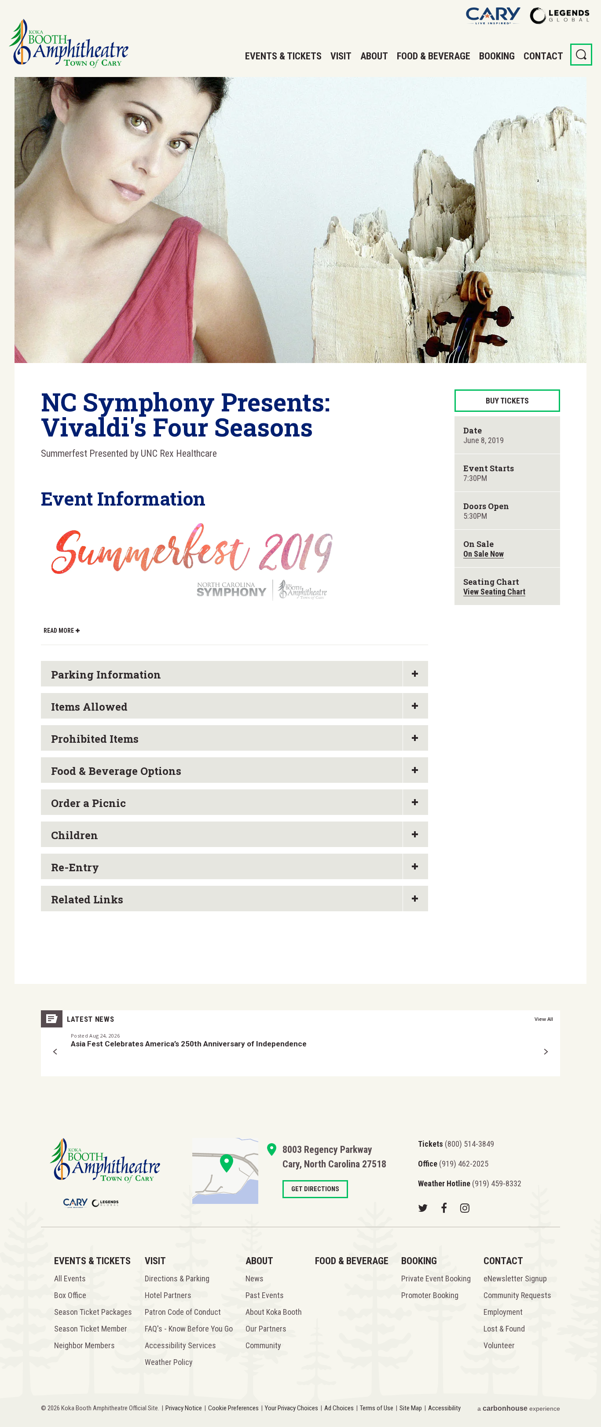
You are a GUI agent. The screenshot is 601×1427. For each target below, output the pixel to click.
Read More (59, 630)
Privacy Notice (183, 1408)
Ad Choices (339, 1408)
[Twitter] (423, 1208)
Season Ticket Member (90, 1328)
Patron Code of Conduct (183, 1312)
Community (263, 1345)
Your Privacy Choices (291, 1408)
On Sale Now (483, 553)
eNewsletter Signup (515, 1278)
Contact (543, 56)
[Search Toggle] (581, 54)
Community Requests (517, 1295)
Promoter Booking (429, 1295)
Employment (503, 1312)
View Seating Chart (494, 591)
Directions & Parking (177, 1278)
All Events (70, 1278)
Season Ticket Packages (93, 1312)
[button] (55, 1051)
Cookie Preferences (233, 1408)
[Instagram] (464, 1208)
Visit (341, 56)
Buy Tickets (507, 400)
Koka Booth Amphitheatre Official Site (68, 43)
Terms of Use (376, 1408)
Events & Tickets (283, 56)
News (255, 1278)
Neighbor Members (84, 1345)
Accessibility (444, 1408)
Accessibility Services (180, 1345)
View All (544, 1019)
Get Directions (225, 1171)
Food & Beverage (433, 56)
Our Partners (266, 1328)
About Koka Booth (274, 1312)
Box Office (70, 1295)
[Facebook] (444, 1208)
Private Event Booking (436, 1278)
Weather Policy (169, 1362)
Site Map (410, 1408)
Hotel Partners (168, 1295)
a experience (518, 1408)
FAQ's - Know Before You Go (189, 1328)
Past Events (265, 1295)
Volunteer (499, 1345)
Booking (497, 56)
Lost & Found (504, 1328)
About (374, 56)
